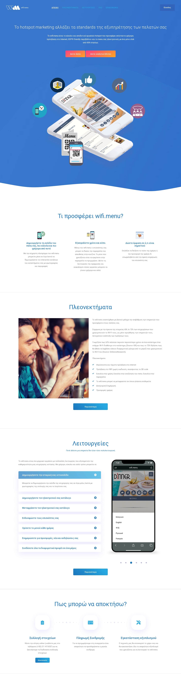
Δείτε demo (75, 54)
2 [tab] (125, 562)
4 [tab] (136, 563)
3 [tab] (130, 562)
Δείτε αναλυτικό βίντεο (100, 54)
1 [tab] (121, 562)
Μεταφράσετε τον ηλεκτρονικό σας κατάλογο (46, 508)
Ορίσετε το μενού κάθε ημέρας (38, 528)
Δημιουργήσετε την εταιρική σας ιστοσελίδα (45, 475)
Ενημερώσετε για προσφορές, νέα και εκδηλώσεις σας (50, 538)
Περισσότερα (91, 407)
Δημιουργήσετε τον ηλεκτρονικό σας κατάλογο (46, 498)
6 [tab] (146, 562)
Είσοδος (167, 7)
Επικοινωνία (42, 660)
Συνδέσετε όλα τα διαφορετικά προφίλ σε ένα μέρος (49, 548)
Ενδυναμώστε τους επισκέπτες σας (40, 518)
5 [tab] (141, 562)
